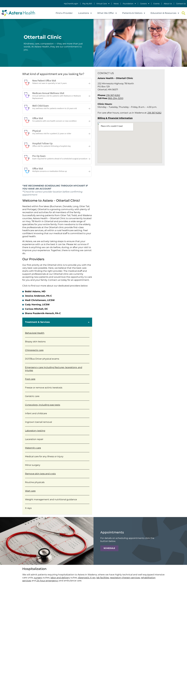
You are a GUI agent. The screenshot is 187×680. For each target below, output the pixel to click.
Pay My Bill (87, 4)
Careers (143, 4)
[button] (183, 13)
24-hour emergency (47, 580)
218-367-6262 (113, 95)
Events (156, 4)
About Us (168, 4)
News (116, 4)
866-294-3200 (115, 98)
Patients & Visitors (132, 13)
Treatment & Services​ (37, 322)
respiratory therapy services (125, 577)
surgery (38, 577)
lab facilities (102, 577)
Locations (83, 13)
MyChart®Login (71, 4)
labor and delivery (60, 577)
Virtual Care (101, 4)
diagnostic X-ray (86, 577)
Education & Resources (163, 13)
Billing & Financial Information (115, 118)
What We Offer (105, 13)
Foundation (128, 4)
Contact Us (181, 4)
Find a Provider (64, 13)
